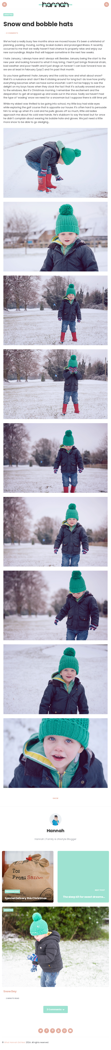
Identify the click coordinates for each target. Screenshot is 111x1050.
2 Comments (12, 33)
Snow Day (10, 991)
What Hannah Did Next (14, 1042)
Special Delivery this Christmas (26, 898)
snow (55, 798)
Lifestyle (8, 15)
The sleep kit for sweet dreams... (84, 897)
